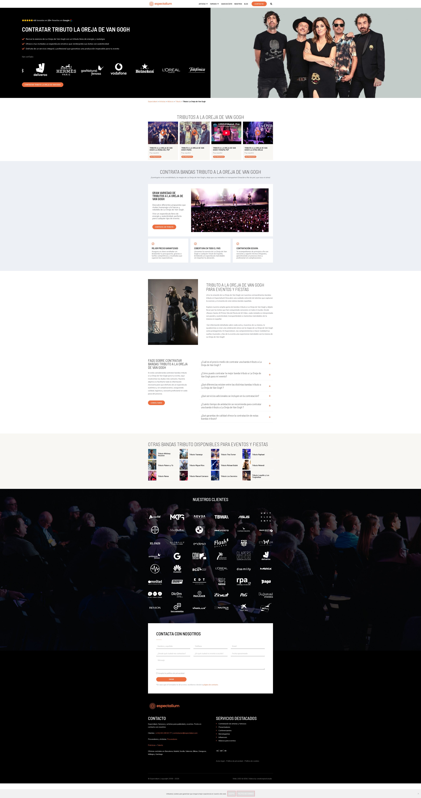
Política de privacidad (234, 761)
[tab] (236, 364)
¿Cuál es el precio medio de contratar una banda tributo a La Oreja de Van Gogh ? (231, 363)
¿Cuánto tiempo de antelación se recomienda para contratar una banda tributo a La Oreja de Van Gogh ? (231, 406)
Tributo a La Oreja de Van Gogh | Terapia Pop (224, 149)
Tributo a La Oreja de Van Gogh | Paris (192, 149)
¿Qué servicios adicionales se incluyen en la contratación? (230, 395)
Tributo (178, 101)
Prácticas (151, 745)
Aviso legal (220, 761)
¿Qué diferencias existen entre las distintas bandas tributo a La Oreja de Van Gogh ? (231, 386)
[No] (418, 794)
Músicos (170, 101)
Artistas (162, 101)
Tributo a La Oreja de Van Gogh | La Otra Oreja (256, 149)
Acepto (231, 794)
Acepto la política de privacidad (171, 673)
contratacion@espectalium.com (185, 733)
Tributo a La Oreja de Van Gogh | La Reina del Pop (161, 149)
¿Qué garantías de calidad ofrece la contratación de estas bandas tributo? (229, 417)
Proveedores (172, 739)
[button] (271, 4)
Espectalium (152, 101)
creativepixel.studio (264, 778)
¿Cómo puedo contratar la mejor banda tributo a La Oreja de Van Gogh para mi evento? (231, 375)
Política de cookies (252, 761)
